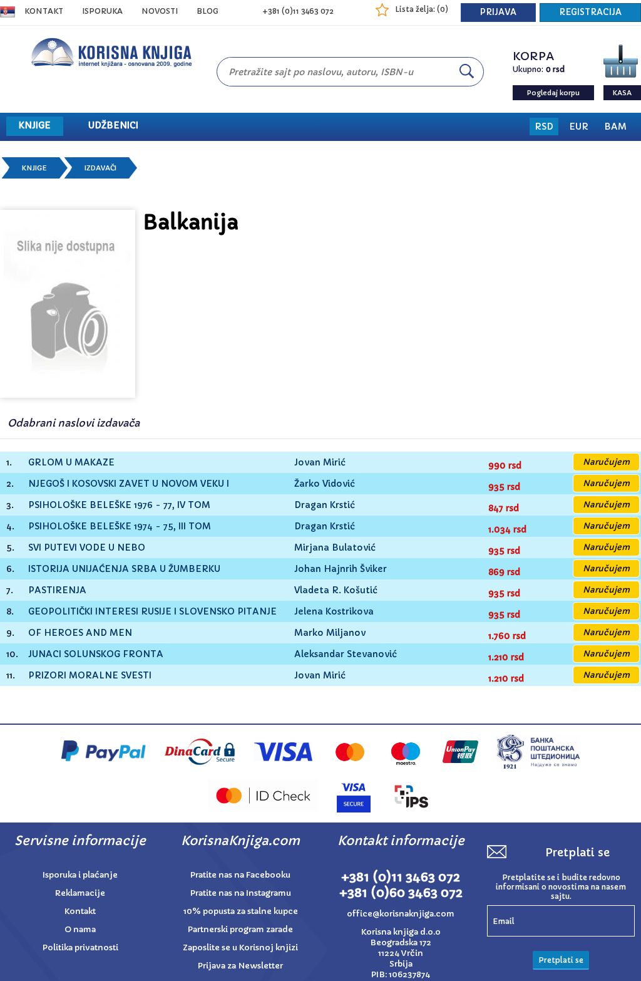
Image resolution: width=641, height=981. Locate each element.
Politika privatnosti (80, 947)
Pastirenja (57, 590)
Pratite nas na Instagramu (240, 893)
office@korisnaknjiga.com (400, 913)
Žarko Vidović (324, 483)
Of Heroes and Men (80, 633)
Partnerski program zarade (240, 929)
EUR (578, 126)
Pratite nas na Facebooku (240, 874)
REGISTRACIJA (590, 12)
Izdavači (100, 168)
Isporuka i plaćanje (80, 874)
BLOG (207, 11)
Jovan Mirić (320, 462)
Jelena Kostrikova (334, 611)
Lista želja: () (421, 9)
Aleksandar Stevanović (345, 654)
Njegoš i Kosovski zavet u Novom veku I (128, 484)
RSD (544, 126)
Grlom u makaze (71, 462)
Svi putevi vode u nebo (86, 547)
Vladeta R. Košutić (335, 590)
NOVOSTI (159, 11)
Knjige (34, 168)
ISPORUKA (102, 11)
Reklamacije (80, 893)
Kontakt (43, 11)
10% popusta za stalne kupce (240, 911)
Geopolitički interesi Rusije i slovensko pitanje (152, 611)
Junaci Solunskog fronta (95, 654)
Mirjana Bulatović (335, 547)
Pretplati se (560, 960)
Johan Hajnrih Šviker (340, 568)
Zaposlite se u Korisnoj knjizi (240, 947)
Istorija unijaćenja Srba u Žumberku (124, 569)
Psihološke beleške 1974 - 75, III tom (119, 526)
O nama (80, 929)
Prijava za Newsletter (240, 965)
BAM (615, 126)
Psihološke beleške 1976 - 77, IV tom (119, 505)
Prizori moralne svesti (89, 675)
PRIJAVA (498, 12)
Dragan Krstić (324, 505)
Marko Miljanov (330, 632)
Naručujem (606, 462)
